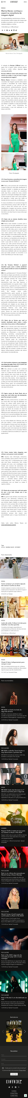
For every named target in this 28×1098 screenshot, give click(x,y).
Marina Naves (10, 547)
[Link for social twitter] (9, 1087)
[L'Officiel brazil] (14, 2)
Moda (3, 8)
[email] (2, 30)
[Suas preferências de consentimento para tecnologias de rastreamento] (25, 1095)
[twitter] (11, 30)
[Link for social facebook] (12, 1087)
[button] (25, 1031)
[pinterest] (7, 30)
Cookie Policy (14, 1095)
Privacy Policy (23, 1070)
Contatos (14, 1091)
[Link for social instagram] (15, 1087)
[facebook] (5, 30)
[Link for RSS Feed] (18, 1087)
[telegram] (16, 30)
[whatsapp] (14, 30)
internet (17, 547)
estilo (3, 547)
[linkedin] (9, 30)
